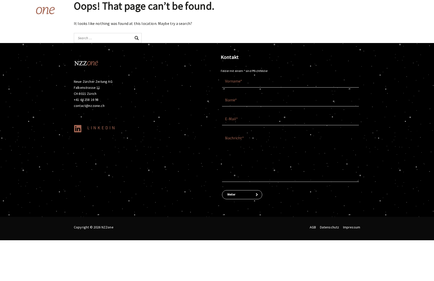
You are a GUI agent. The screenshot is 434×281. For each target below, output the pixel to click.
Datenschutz (329, 227)
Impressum (351, 227)
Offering (245, 10)
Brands (267, 10)
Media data (346, 10)
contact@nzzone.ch (89, 105)
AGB (313, 227)
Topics (291, 10)
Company (317, 10)
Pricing (368, 10)
